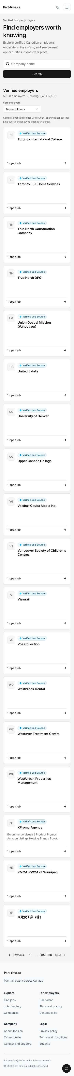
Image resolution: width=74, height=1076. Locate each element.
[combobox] (39, 63)
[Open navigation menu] (67, 7)
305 (42, 955)
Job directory (12, 1006)
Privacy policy (48, 1031)
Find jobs (10, 1000)
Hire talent (46, 1000)
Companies (11, 1012)
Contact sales (48, 1012)
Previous (18, 955)
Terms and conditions (53, 1037)
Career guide (12, 1037)
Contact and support (17, 1043)
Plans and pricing (50, 1006)
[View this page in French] (57, 7)
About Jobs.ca (13, 1031)
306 (49, 955)
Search (37, 74)
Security (44, 1043)
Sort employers (11, 102)
